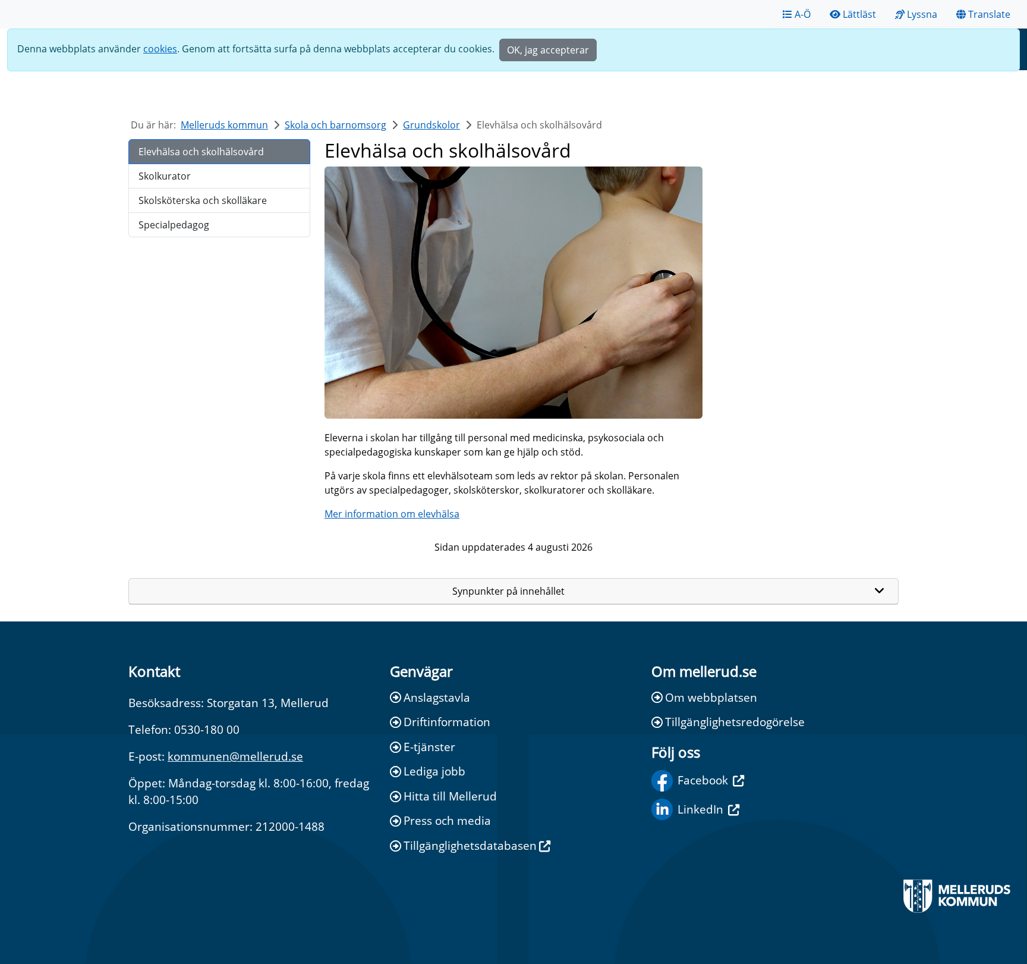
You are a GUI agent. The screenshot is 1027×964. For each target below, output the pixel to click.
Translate (989, 14)
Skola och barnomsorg (335, 124)
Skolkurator (164, 176)
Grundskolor (431, 124)
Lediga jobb (434, 771)
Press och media (447, 820)
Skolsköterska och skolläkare (202, 200)
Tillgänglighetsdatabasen (470, 845)
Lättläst (859, 14)
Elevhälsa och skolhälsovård (201, 151)
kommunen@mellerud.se (235, 756)
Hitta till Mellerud (450, 796)
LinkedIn (700, 809)
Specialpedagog (173, 224)
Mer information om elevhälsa (392, 513)
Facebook (703, 780)
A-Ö (803, 14)
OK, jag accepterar (548, 49)
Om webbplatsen (711, 697)
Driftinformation (447, 722)
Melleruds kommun (224, 124)
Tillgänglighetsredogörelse (735, 722)
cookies (160, 48)
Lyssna (922, 14)
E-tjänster (429, 747)
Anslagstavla (437, 697)
